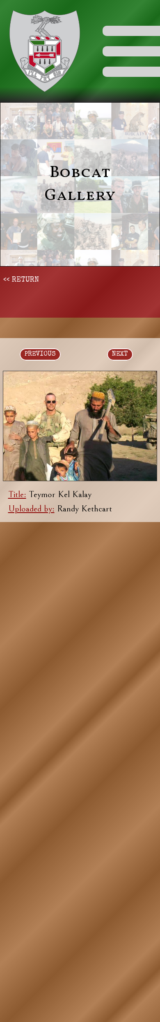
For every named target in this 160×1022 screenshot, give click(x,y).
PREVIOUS (40, 354)
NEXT (120, 354)
